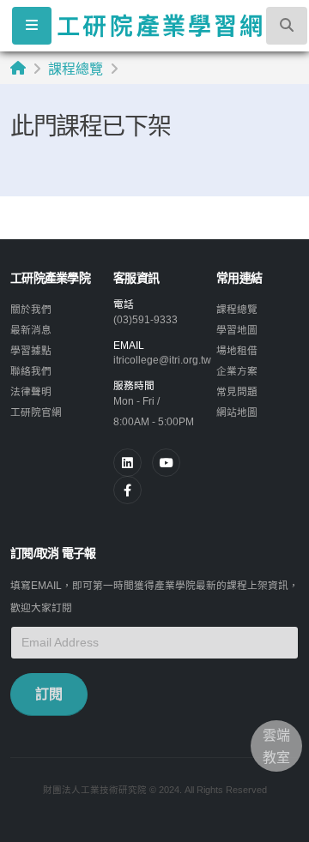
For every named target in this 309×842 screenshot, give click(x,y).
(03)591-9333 (145, 319)
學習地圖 (237, 329)
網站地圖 (237, 412)
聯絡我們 (31, 370)
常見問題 (237, 391)
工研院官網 (36, 412)
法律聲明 (31, 391)
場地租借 (237, 350)
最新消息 (31, 329)
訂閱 (49, 694)
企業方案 (237, 370)
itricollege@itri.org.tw (162, 359)
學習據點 (31, 350)
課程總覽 (75, 69)
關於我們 (31, 309)
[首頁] (18, 68)
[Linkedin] (127, 462)
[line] (166, 462)
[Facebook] (127, 490)
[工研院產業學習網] (159, 25)
